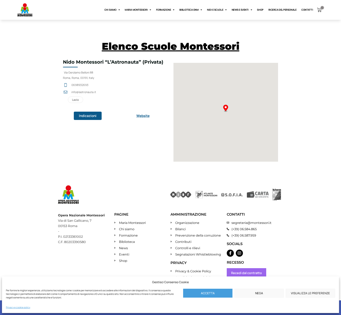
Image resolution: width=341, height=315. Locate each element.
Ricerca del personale (282, 9)
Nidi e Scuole (215, 9)
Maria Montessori (136, 9)
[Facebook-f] (230, 253)
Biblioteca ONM (189, 9)
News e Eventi (240, 9)
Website (143, 115)
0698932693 (79, 85)
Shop (260, 9)
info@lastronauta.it (83, 92)
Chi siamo (110, 9)
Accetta (208, 293)
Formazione (163, 9)
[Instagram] (239, 253)
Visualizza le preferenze (310, 293)
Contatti (307, 9)
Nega (259, 293)
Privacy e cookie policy (18, 307)
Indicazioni (87, 115)
